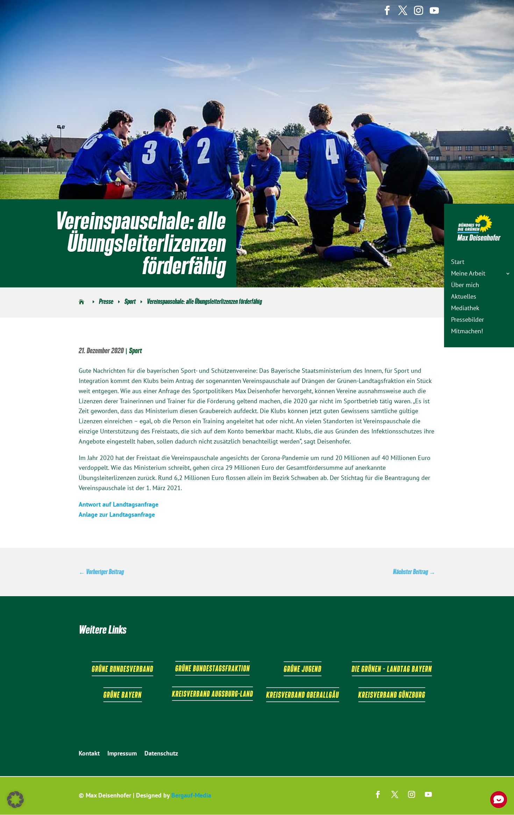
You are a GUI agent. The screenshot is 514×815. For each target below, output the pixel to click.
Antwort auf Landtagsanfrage (118, 504)
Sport (135, 350)
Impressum (122, 754)
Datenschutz (161, 754)
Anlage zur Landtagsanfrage (117, 514)
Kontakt (89, 754)
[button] (15, 799)
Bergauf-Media (191, 795)
